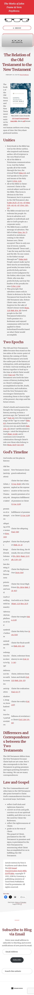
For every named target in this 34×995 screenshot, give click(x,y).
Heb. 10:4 (14, 310)
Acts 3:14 (19, 573)
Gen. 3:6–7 (22, 232)
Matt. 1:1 (24, 556)
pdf (24, 121)
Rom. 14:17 (12, 445)
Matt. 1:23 (16, 604)
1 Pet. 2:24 (16, 286)
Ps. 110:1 (16, 556)
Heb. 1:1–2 (18, 545)
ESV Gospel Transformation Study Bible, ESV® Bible (16, 871)
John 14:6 (23, 259)
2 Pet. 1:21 (17, 181)
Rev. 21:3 (24, 604)
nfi (21, 904)
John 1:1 (22, 173)
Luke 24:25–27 (13, 203)
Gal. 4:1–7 (15, 692)
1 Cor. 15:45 (16, 484)
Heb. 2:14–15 (20, 680)
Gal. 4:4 (12, 375)
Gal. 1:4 (11, 418)
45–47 (16, 205)
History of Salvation (20, 902)
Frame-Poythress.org (17, 20)
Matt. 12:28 (12, 434)
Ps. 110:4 (20, 587)
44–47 (22, 203)
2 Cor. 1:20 (16, 504)
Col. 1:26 (22, 719)
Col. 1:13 (20, 445)
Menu (18, 28)
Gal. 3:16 (15, 532)
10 (20, 310)
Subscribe (17, 960)
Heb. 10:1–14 (19, 646)
